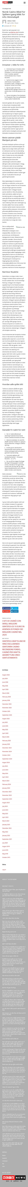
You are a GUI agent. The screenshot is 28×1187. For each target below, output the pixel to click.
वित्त (3, 1164)
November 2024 (7, 751)
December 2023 (6, 792)
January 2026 (6, 700)
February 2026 (6, 697)
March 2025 (5, 737)
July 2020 (5, 843)
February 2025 (6, 740)
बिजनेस (3, 1155)
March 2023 (5, 821)
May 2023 (5, 813)
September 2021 (7, 839)
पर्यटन (3, 1166)
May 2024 (5, 773)
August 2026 (6, 675)
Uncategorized (6, 8)
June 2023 (5, 810)
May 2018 (5, 854)
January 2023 (6, 824)
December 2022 (6, 828)
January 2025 (6, 744)
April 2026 (5, 689)
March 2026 (5, 693)
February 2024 (6, 784)
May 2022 (5, 832)
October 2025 (6, 711)
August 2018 (6, 846)
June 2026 (5, 682)
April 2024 (5, 777)
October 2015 (6, 857)
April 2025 (5, 733)
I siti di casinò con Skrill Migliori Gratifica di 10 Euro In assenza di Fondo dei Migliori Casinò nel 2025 (13, 628)
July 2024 (5, 766)
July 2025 (5, 722)
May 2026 (5, 686)
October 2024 (6, 755)
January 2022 (6, 835)
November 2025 (7, 708)
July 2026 (5, 678)
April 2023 (5, 817)
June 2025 (5, 726)
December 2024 (6, 748)
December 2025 (6, 704)
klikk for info (14, 32)
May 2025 (5, 729)
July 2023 (5, 806)
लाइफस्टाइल (4, 1161)
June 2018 (5, 850)
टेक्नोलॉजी (4, 1158)
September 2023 (7, 799)
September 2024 (7, 759)
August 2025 (6, 718)
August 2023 (6, 802)
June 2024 (5, 770)
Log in (4, 869)
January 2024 (6, 788)
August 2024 (6, 762)
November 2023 (7, 795)
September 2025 (7, 715)
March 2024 (5, 781)
